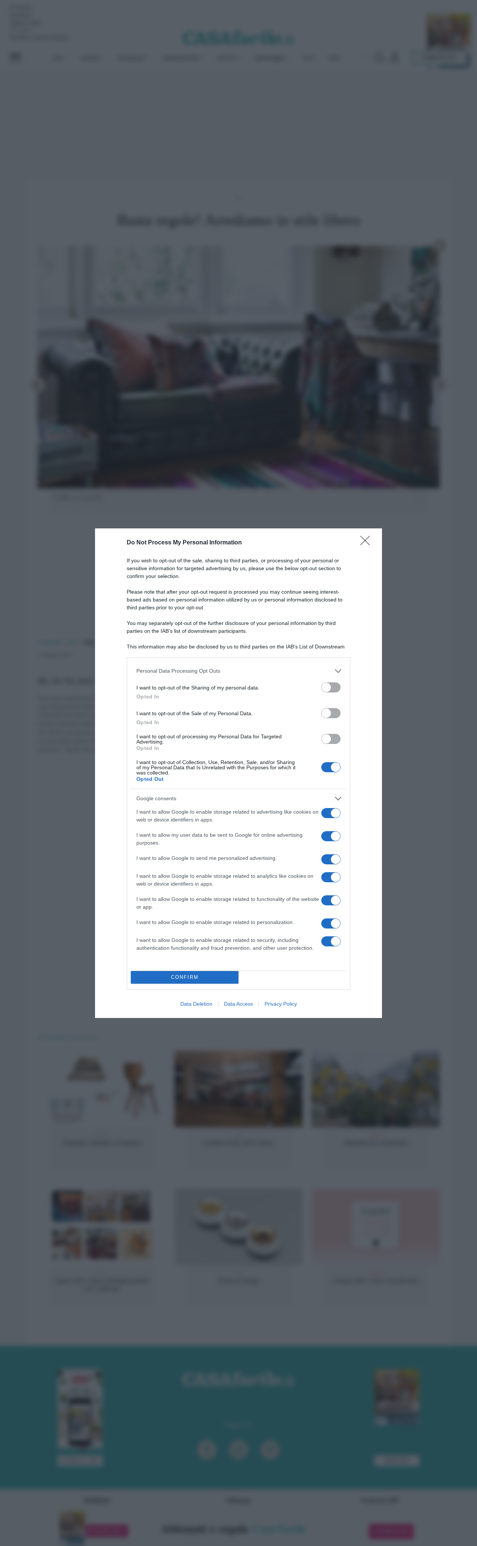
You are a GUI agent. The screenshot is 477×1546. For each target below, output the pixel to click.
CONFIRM (185, 977)
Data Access (238, 1004)
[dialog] (238, 773)
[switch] (331, 687)
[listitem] (238, 671)
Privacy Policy (281, 1004)
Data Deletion (196, 1004)
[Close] (367, 543)
